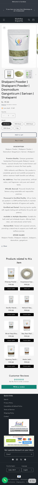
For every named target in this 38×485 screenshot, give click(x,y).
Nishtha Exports (15, 479)
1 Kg (16, 128)
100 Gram (18, 124)
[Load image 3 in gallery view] (28, 74)
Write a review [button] (19, 387)
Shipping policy (20, 482)
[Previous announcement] (3, 10)
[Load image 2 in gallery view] (19, 74)
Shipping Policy (9, 413)
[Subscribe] (31, 454)
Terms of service (11, 482)
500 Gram (7, 128)
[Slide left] (2, 74)
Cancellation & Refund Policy (13, 406)
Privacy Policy (8, 403)
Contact (6, 416)
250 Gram (29, 124)
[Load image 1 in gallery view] (9, 74)
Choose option (11, 288)
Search (6, 399)
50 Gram (6, 124)
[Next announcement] (34, 10)
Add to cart (27, 288)
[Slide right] (36, 74)
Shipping (3, 104)
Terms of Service (9, 409)
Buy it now (19, 140)
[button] (4, 20)
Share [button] (5, 246)
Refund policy (24, 479)
